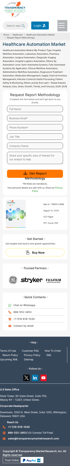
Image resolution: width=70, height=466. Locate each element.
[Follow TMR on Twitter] (26, 377)
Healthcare (18, 34)
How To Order (53, 350)
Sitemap (29, 359)
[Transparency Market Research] (14, 9)
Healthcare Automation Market (40, 34)
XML (49, 355)
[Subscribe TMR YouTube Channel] (44, 377)
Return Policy (10, 355)
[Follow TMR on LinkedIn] (35, 377)
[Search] (23, 25)
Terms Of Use (8, 350)
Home (6, 34)
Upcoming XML (9, 359)
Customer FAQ (30, 350)
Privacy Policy (32, 355)
